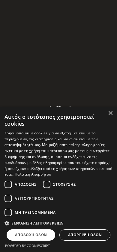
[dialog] (58, 179)
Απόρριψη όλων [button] (85, 234)
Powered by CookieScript (27, 245)
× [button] (110, 113)
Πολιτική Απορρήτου (33, 174)
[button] (58, 223)
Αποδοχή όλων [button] (31, 234)
